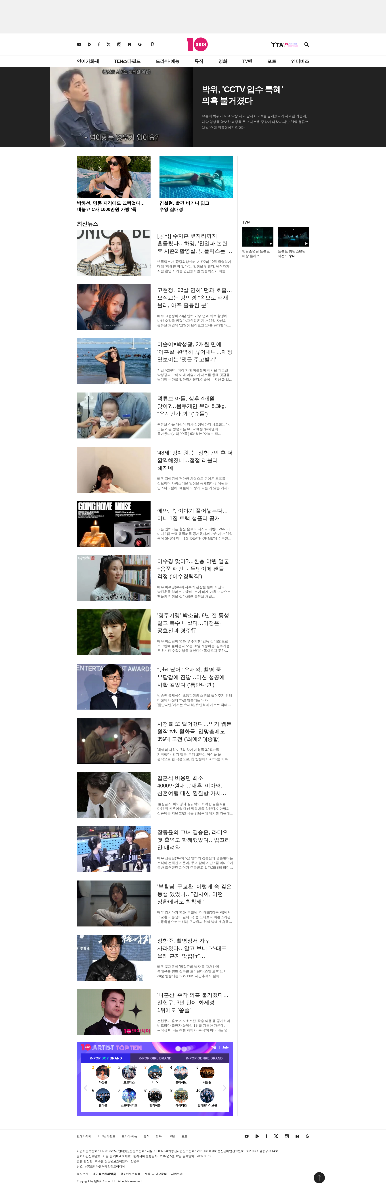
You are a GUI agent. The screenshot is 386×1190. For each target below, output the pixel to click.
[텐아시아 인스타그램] (119, 44)
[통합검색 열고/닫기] (306, 45)
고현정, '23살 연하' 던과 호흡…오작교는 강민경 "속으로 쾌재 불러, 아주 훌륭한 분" (194, 297)
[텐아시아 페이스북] (99, 44)
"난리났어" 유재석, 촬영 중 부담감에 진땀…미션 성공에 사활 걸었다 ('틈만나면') (191, 677)
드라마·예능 (168, 61)
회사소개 (82, 1173)
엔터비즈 (300, 61)
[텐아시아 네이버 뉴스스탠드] (129, 44)
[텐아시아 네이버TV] (89, 44)
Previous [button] (85, 1087)
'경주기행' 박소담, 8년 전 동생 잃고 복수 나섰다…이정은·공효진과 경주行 (193, 622)
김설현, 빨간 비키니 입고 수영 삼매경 (184, 206)
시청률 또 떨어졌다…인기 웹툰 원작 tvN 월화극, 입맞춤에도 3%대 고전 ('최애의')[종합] (194, 731)
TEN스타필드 (127, 61)
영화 (222, 61)
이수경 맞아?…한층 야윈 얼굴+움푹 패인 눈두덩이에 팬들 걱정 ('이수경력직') (193, 568)
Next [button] (224, 1087)
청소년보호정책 (130, 1173)
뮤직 (199, 61)
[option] (155, 1087)
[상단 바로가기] (319, 1177)
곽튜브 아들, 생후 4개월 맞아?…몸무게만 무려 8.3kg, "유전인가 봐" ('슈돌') (191, 406)
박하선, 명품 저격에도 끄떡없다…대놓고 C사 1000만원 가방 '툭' (111, 206)
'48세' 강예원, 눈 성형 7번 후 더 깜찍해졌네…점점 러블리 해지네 (195, 460)
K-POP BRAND (106, 1058)
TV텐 (247, 61)
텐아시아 (100, 1181)
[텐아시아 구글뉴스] (140, 44)
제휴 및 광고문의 (156, 1173)
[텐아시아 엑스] (109, 44)
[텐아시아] (197, 44)
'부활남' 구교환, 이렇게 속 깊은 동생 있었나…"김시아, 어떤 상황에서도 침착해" (194, 894)
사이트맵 (177, 1173)
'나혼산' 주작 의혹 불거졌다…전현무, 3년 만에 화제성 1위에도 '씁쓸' (193, 1002)
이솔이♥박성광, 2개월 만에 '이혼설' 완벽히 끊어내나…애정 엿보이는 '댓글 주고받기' (194, 351)
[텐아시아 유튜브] (79, 44)
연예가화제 (88, 61)
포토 (271, 61)
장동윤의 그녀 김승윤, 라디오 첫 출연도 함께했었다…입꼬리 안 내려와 (193, 839)
